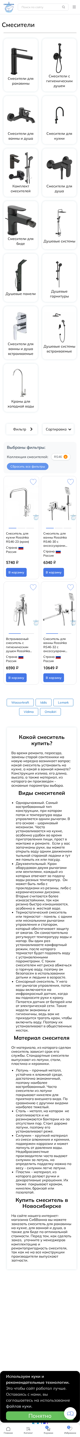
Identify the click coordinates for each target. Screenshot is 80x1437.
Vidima (29, 712)
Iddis (43, 702)
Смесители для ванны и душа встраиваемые (21, 349)
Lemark (63, 702)
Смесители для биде (21, 241)
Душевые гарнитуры (59, 293)
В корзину (16, 572)
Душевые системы (59, 241)
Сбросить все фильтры (27, 466)
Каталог (74, 7)
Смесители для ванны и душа (21, 136)
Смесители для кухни (59, 136)
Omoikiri (50, 712)
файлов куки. (19, 1406)
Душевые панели (21, 293)
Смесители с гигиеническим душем (59, 81)
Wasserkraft (20, 702)
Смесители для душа (59, 188)
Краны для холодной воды (21, 403)
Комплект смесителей (21, 188)
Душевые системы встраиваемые (59, 348)
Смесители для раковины (21, 81)
